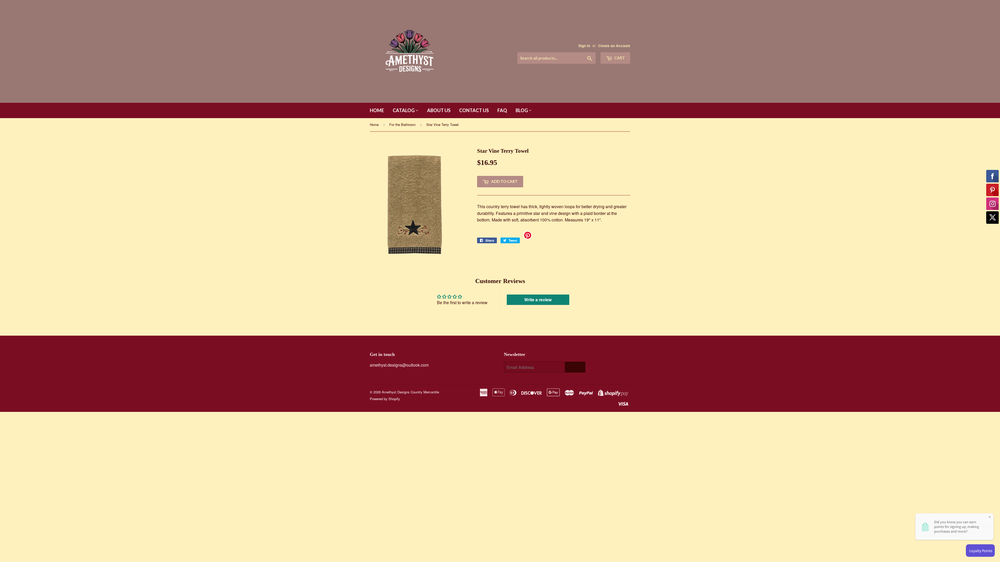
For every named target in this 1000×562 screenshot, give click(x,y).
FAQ (502, 110)
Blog (522, 110)
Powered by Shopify (385, 398)
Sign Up (575, 367)
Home (377, 110)
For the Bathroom (402, 124)
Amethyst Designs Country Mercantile (410, 391)
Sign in (584, 45)
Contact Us (474, 110)
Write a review (538, 300)
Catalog (404, 110)
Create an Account (614, 45)
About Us (439, 110)
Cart (619, 57)
